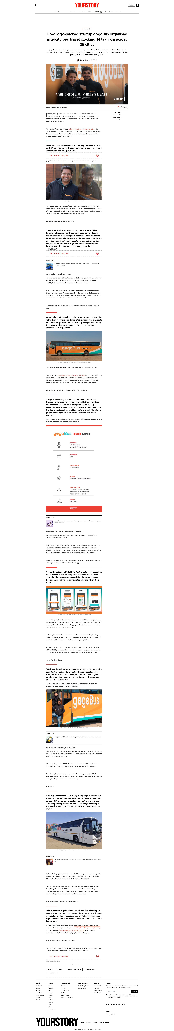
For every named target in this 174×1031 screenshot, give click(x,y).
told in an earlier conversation (81, 129)
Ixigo (60, 969)
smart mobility (52, 973)
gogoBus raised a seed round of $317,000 (71, 375)
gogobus (50, 969)
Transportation (89, 969)
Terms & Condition (104, 1022)
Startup (86, 29)
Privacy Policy (94, 1022)
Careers (88, 1022)
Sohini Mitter (84, 60)
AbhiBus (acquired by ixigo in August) (72, 930)
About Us (83, 1022)
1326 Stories (94, 60)
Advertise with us (73, 965)
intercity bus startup (73, 969)
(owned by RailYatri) (87, 928)
